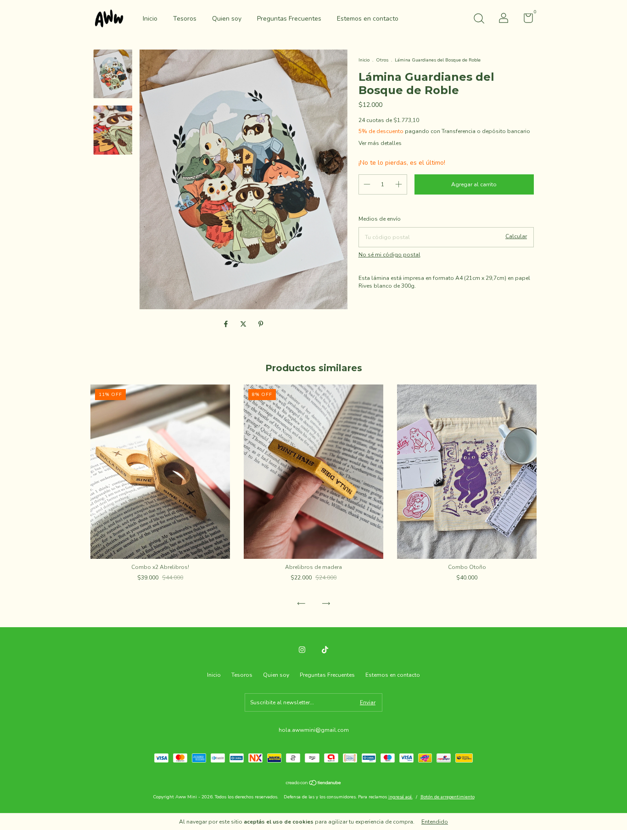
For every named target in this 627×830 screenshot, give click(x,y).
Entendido (434, 821)
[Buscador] (478, 19)
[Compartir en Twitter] (244, 324)
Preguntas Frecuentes (289, 18)
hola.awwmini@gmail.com (314, 730)
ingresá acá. (400, 797)
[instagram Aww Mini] (302, 649)
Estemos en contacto (367, 18)
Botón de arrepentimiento (447, 797)
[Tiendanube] (313, 784)
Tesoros (184, 18)
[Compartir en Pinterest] (261, 324)
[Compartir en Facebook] (227, 324)
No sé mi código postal (389, 254)
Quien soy (226, 18)
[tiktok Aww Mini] (325, 649)
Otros (382, 60)
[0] (525, 20)
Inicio (150, 18)
